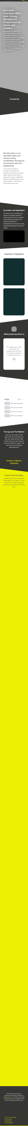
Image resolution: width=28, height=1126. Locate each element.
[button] (14, 236)
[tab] (14, 403)
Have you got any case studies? (17, 407)
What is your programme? (17, 415)
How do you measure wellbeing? (17, 411)
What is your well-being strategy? (17, 403)
